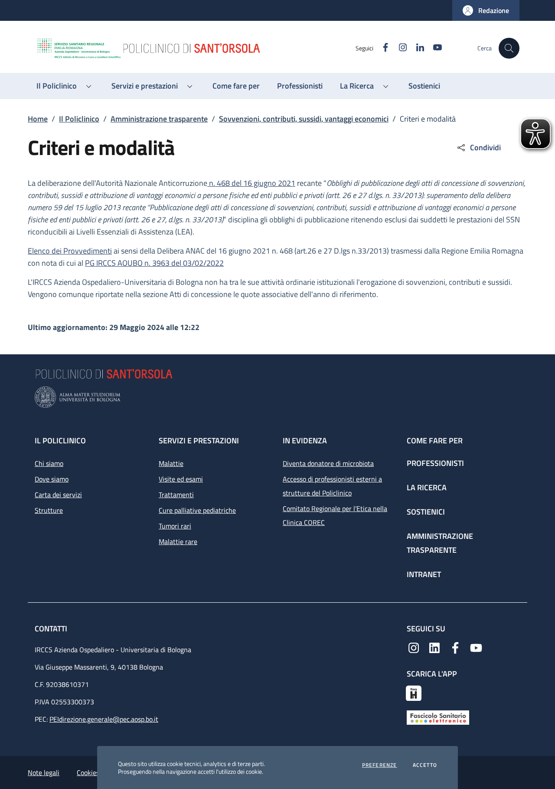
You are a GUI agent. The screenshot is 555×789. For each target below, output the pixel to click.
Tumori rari (175, 526)
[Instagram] (414, 647)
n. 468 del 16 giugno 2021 (251, 183)
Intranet (424, 574)
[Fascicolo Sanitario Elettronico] (438, 717)
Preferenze (379, 765)
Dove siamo (52, 479)
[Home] (196, 48)
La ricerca (427, 487)
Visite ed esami (181, 479)
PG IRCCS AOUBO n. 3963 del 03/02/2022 (154, 263)
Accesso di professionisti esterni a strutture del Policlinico (332, 486)
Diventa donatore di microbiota (328, 463)
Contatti (52, 628)
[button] (485, 10)
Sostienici (426, 512)
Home (38, 119)
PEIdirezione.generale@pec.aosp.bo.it (103, 719)
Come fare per (435, 440)
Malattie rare (178, 541)
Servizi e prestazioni (199, 440)
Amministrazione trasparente (159, 119)
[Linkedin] (434, 647)
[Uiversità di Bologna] (277, 397)
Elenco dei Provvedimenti (70, 251)
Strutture (49, 510)
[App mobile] (414, 692)
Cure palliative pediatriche (197, 510)
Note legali (43, 772)
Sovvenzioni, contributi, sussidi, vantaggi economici (303, 119)
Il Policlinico (79, 119)
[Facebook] (455, 647)
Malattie (171, 463)
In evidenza (305, 440)
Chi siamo (49, 463)
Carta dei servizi (58, 494)
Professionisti (435, 463)
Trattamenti (176, 494)
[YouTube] (476, 647)
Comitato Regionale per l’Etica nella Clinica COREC (335, 515)
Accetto (425, 765)
